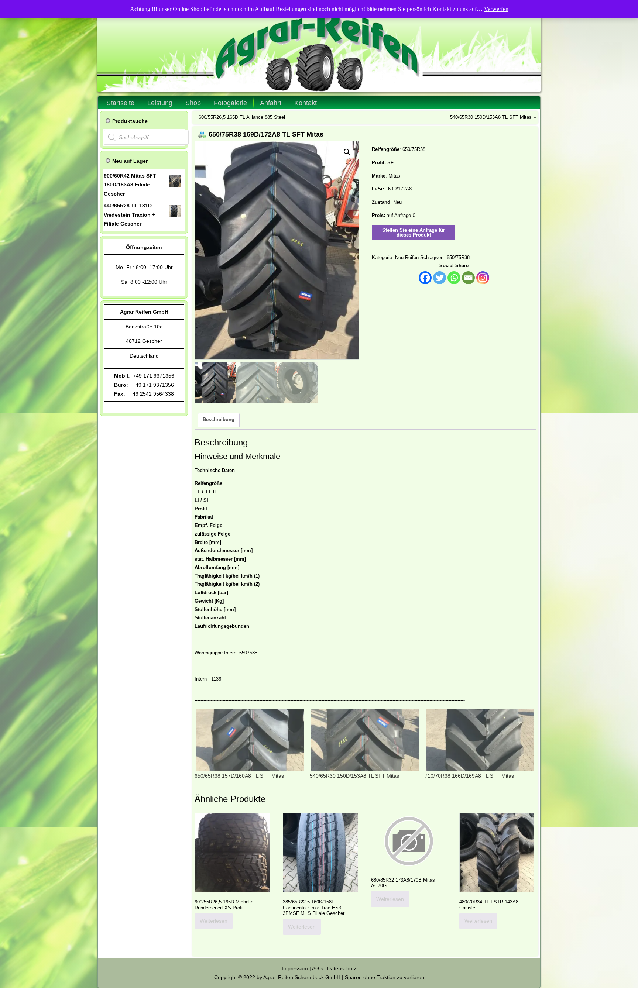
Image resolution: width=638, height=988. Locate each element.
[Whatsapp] (453, 277)
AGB (317, 968)
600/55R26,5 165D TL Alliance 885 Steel (242, 117)
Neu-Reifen (407, 257)
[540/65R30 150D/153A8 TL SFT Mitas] (364, 740)
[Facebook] (425, 277)
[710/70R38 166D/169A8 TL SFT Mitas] (478, 740)
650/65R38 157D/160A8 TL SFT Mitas (239, 776)
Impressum (295, 968)
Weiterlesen (213, 921)
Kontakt (305, 103)
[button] (347, 152)
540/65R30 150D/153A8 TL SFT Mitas (491, 117)
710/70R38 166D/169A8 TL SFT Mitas (469, 776)
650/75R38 (458, 257)
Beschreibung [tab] (218, 419)
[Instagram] (482, 277)
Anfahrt (270, 103)
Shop (193, 103)
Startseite (120, 103)
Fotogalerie (230, 103)
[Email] (468, 277)
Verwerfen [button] (496, 9)
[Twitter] (439, 277)
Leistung (159, 103)
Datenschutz (341, 968)
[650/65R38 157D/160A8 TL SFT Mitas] (248, 740)
